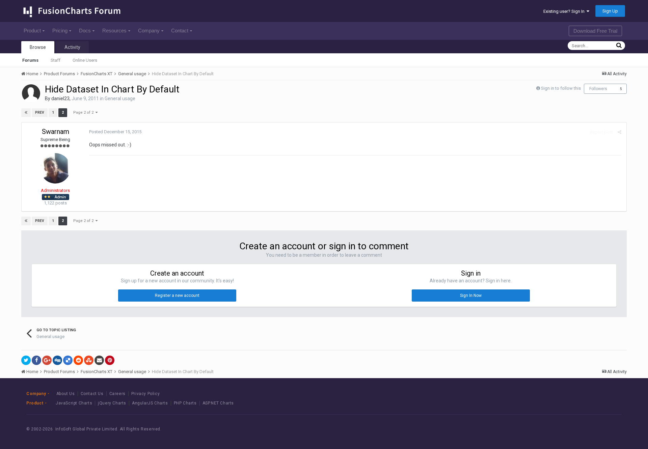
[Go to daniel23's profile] (31, 93)
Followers (598, 88)
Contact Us (92, 393)
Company (149, 30)
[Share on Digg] (57, 360)
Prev (39, 112)
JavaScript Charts (74, 403)
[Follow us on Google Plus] (604, 429)
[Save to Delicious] (68, 360)
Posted (115, 131)
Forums (30, 60)
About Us (65, 393)
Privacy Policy (145, 393)
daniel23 (60, 98)
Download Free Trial (595, 31)
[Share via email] (99, 360)
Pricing (60, 30)
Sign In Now (471, 295)
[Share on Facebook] (36, 360)
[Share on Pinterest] (109, 360)
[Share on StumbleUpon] (88, 360)
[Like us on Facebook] (574, 429)
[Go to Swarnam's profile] (55, 168)
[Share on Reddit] (78, 360)
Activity (72, 47)
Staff (55, 60)
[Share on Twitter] (26, 360)
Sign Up (610, 10)
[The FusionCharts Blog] (559, 429)
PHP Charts (185, 403)
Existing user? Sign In (565, 11)
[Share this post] (619, 132)
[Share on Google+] (47, 360)
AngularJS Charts (150, 403)
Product (32, 30)
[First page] (26, 112)
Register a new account (177, 295)
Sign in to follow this (561, 88)
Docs (85, 30)
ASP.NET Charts (218, 403)
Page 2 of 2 (84, 112)
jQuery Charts (112, 403)
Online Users (85, 60)
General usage (120, 98)
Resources (114, 30)
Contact (179, 30)
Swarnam (55, 132)
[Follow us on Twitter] (589, 429)
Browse (38, 47)
